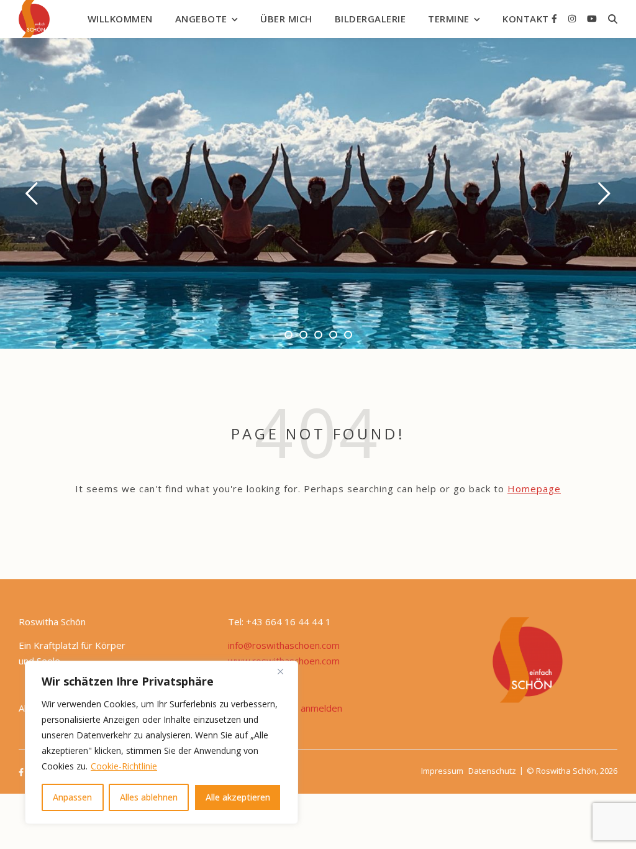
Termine (449, 18)
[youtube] (592, 18)
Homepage (534, 488)
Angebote (201, 18)
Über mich (286, 18)
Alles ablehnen (149, 797)
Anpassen (72, 797)
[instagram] (573, 18)
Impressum (442, 770)
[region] (161, 742)
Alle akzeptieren (238, 797)
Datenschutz (492, 770)
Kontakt (525, 18)
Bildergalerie (370, 18)
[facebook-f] (556, 18)
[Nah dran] (285, 671)
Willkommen (120, 18)
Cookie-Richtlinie (124, 766)
